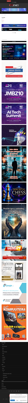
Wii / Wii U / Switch (5, 377)
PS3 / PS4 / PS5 (4, 375)
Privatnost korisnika (4, 388)
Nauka (3, 348)
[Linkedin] (14, 391)
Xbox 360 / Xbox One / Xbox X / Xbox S (7, 373)
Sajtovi (3, 355)
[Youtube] (16, 391)
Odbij (17, 400)
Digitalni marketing (4, 351)
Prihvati (12, 400)
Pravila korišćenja (4, 386)
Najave (3, 368)
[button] (26, 394)
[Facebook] (9, 391)
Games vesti (3, 366)
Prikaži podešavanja (23, 400)
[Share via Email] (15, 32)
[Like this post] (12, 32)
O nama (2, 383)
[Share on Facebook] (13, 32)
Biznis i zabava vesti (4, 346)
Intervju (3, 360)
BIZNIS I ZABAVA (3, 342)
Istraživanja (3, 357)
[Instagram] (11, 391)
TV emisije (3, 362)
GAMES (2, 364)
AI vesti (3, 344)
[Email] (18, 391)
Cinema (3, 353)
